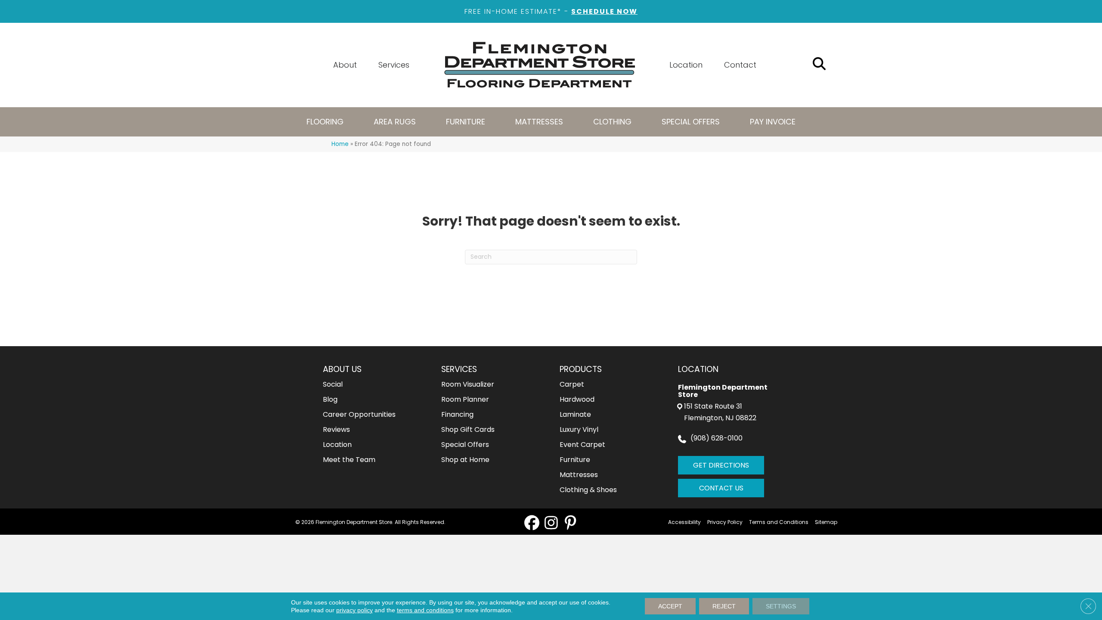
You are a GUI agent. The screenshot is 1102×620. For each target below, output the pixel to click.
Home (340, 144)
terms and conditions (425, 610)
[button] (532, 522)
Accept (670, 606)
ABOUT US (342, 369)
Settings (781, 606)
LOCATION (698, 369)
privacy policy (354, 610)
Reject (724, 606)
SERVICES (459, 369)
